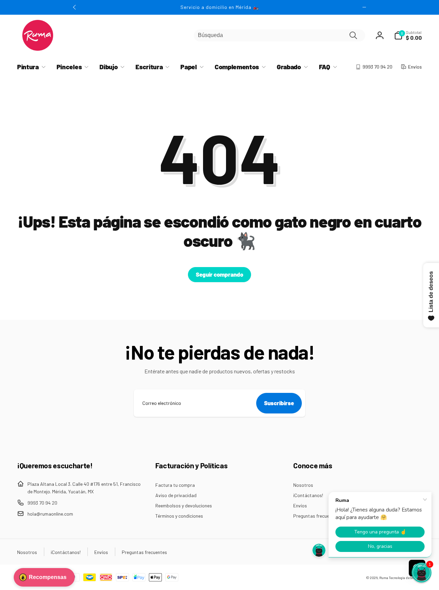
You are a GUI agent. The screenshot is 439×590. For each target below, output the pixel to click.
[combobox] (279, 35)
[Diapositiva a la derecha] (364, 7)
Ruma (383, 578)
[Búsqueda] (353, 35)
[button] (408, 35)
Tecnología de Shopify (405, 578)
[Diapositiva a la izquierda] (75, 7)
